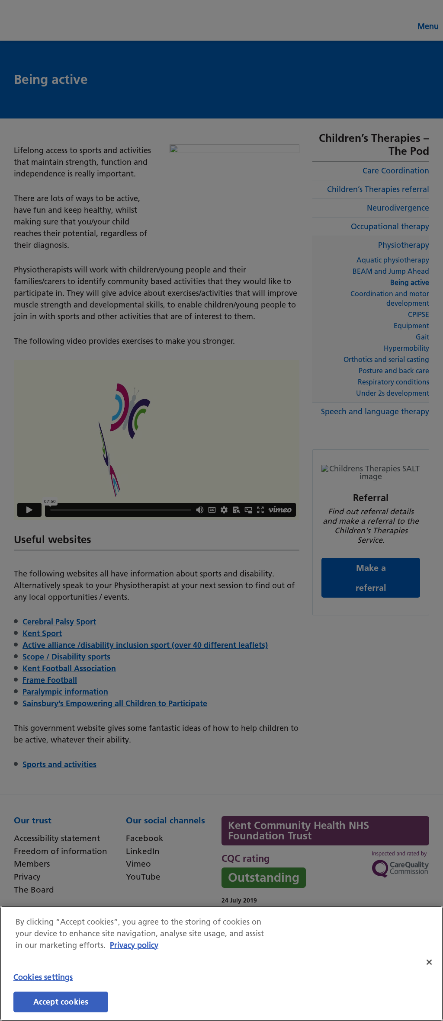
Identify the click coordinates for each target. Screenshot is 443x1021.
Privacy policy (134, 945)
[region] (221, 963)
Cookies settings (43, 977)
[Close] (429, 962)
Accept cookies (61, 1002)
